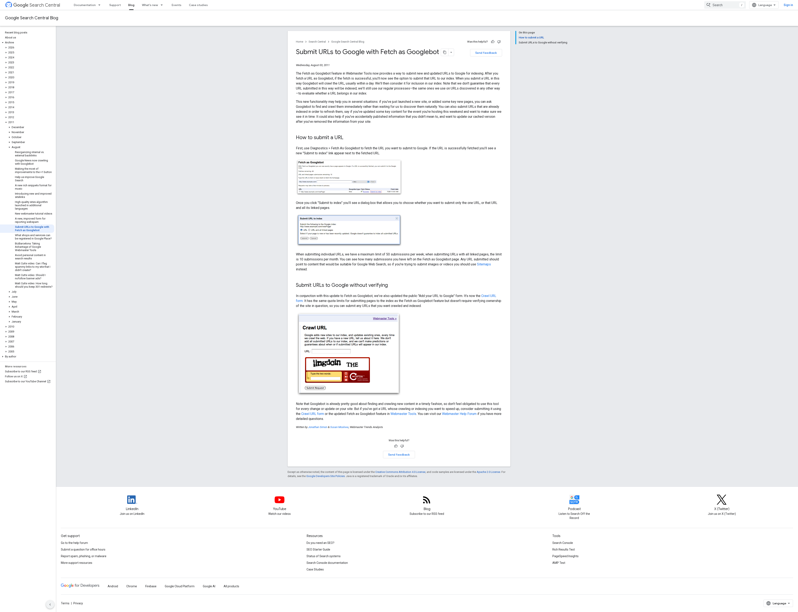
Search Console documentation (327, 562)
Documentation (85, 5)
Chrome (131, 586)
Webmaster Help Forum (459, 414)
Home (299, 41)
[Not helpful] (499, 42)
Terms (65, 603)
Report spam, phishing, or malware (83, 556)
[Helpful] (493, 42)
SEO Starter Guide (318, 549)
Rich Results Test (563, 549)
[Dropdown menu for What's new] (163, 5)
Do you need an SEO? (320, 543)
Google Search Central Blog (31, 18)
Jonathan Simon (317, 427)
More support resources (76, 562)
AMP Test (558, 562)
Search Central (45, 5)
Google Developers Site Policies (325, 476)
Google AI (209, 586)
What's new (150, 5)
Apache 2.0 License (488, 471)
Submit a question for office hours (83, 549)
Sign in (788, 5)
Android (113, 586)
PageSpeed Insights (565, 556)
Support (115, 5)
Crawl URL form (312, 414)
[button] (27, 42)
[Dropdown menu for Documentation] (101, 5)
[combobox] (725, 5)
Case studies (198, 5)
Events (176, 5)
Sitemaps (484, 264)
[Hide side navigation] (50, 604)
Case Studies (315, 569)
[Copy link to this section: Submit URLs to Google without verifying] (392, 285)
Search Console (562, 543)
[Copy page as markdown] (444, 52)
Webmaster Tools (403, 414)
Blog (131, 5)
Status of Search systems (324, 556)
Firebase (150, 586)
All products (231, 586)
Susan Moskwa (339, 427)
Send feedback (486, 53)
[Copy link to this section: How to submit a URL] (347, 137)
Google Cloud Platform (180, 586)
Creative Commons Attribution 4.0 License (400, 471)
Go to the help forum (74, 543)
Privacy (78, 603)
